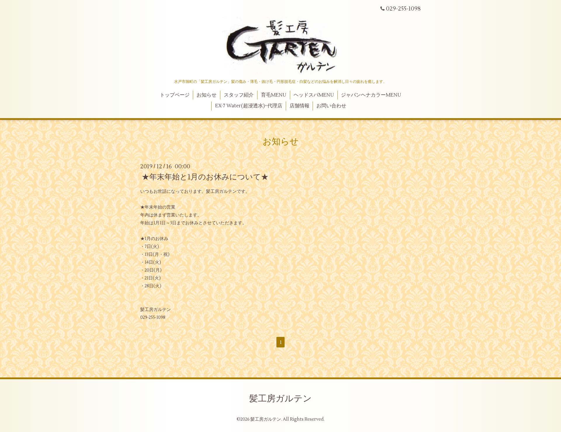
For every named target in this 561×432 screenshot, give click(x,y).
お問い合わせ (331, 106)
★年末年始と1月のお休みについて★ (205, 177)
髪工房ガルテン (280, 398)
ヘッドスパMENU (314, 95)
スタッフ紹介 (239, 95)
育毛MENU (273, 95)
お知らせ (207, 95)
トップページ (175, 95)
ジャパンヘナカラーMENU (371, 95)
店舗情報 (299, 106)
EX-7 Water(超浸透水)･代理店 (248, 106)
